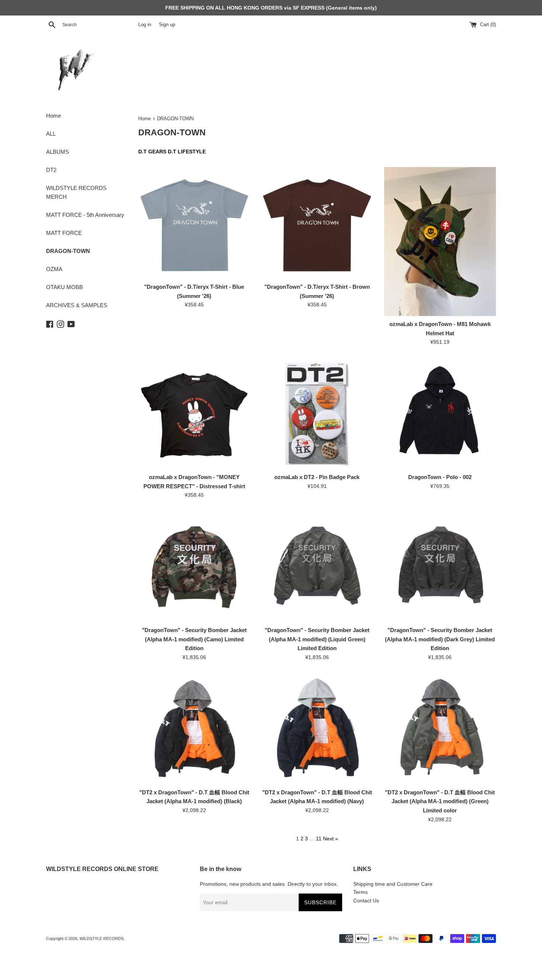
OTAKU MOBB (64, 287)
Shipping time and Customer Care (392, 884)
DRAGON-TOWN (68, 251)
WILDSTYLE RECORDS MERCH (76, 192)
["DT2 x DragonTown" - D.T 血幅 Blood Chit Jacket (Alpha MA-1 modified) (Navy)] (317, 728)
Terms (360, 892)
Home (53, 115)
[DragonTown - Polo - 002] (440, 413)
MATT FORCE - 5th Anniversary (85, 215)
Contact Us (366, 900)
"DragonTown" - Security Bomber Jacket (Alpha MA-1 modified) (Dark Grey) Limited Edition (440, 639)
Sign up (167, 24)
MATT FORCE (64, 233)
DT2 (51, 170)
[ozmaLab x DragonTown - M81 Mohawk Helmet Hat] (440, 241)
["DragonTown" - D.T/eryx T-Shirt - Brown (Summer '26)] (317, 223)
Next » (330, 839)
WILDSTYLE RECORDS (102, 938)
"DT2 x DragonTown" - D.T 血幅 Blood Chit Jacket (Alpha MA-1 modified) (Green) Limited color (440, 801)
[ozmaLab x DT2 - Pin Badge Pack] (317, 413)
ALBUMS (57, 152)
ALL (51, 134)
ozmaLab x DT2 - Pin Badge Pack (316, 477)
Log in (144, 24)
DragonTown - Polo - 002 (440, 477)
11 (319, 839)
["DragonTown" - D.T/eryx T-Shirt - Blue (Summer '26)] (194, 223)
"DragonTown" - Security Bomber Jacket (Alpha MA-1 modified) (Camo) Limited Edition (194, 639)
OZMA (54, 269)
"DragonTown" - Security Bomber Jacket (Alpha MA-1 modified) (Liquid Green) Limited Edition (317, 639)
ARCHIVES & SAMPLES (76, 305)
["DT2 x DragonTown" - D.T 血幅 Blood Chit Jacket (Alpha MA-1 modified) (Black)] (194, 728)
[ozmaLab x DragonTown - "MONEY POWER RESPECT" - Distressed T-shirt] (194, 413)
